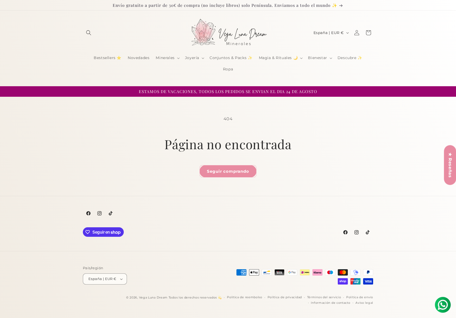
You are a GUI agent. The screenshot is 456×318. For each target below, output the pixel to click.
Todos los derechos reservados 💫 (195, 297)
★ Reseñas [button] (450, 164)
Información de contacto (330, 303)
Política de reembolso (244, 297)
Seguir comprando (228, 171)
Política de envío (359, 297)
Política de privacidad (285, 297)
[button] (88, 32)
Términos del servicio (324, 297)
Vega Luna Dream (153, 297)
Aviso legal (364, 303)
